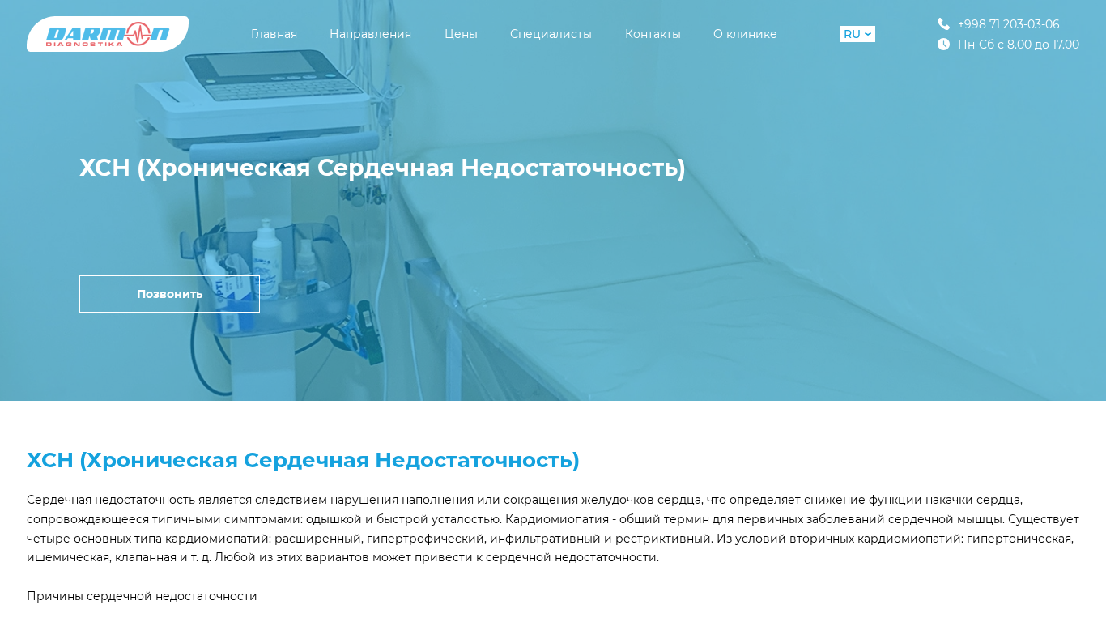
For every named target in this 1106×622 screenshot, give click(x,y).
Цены (461, 34)
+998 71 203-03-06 (1009, 24)
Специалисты (551, 34)
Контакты (653, 34)
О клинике (745, 34)
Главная (274, 34)
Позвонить (169, 294)
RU (852, 34)
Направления (370, 34)
